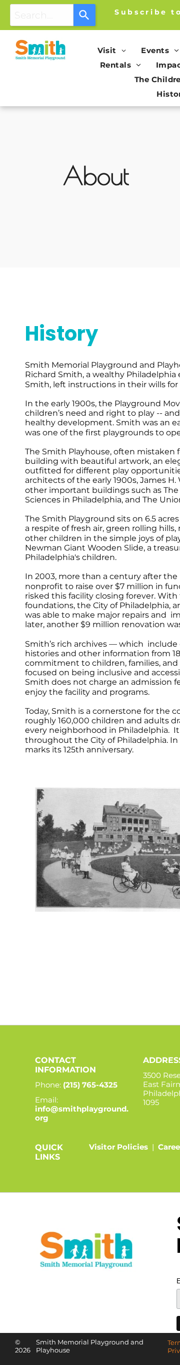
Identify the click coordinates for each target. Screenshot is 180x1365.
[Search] (85, 15)
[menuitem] (112, 50)
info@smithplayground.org (81, 1113)
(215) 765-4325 (90, 1084)
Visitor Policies (118, 1147)
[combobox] (42, 15)
